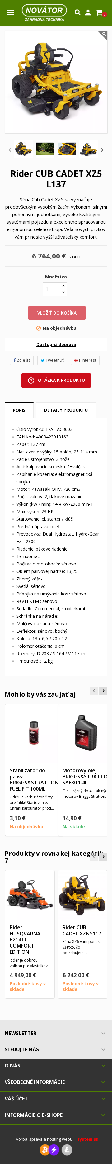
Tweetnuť (55, 360)
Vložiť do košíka (57, 313)
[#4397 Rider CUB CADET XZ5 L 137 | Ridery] (67, 149)
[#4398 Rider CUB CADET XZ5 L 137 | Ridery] (88, 149)
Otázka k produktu (56, 380)
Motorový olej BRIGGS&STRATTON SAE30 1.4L (87, 776)
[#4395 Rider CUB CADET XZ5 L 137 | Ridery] (23, 149)
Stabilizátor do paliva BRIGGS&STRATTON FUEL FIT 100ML (34, 779)
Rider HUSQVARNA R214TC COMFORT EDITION (25, 939)
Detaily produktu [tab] (66, 410)
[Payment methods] (56, 1149)
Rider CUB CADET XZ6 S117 (82, 930)
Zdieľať (23, 360)
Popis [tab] (19, 410)
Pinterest (87, 360)
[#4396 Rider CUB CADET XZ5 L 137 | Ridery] (45, 149)
